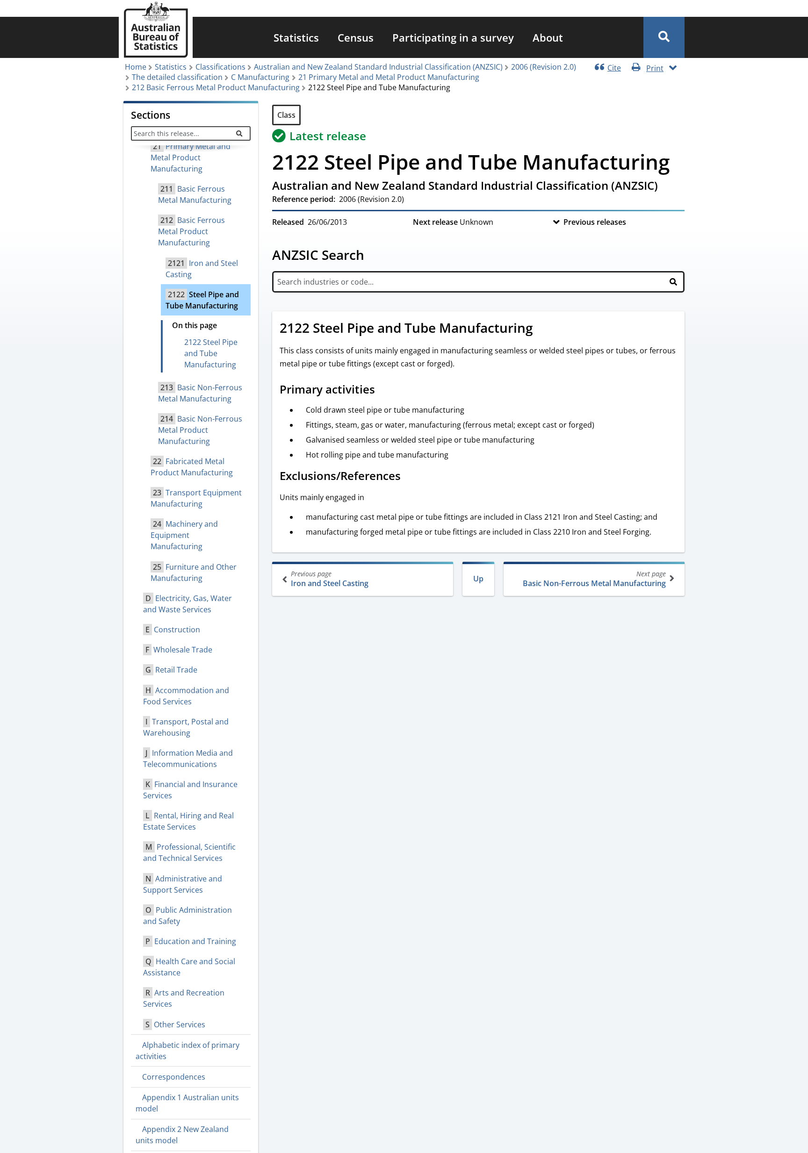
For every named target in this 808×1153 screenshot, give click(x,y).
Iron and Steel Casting (329, 578)
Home (135, 67)
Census (356, 37)
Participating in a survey (453, 37)
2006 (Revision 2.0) (543, 67)
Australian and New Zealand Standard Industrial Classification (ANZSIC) (378, 67)
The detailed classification (177, 77)
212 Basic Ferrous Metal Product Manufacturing (216, 87)
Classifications (220, 67)
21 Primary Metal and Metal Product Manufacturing (388, 77)
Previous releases (594, 222)
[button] (664, 37)
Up (478, 578)
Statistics (296, 37)
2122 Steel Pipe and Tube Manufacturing (211, 353)
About (548, 37)
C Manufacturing (260, 77)
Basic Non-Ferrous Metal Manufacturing (594, 578)
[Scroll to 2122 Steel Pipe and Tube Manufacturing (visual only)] (543, 329)
